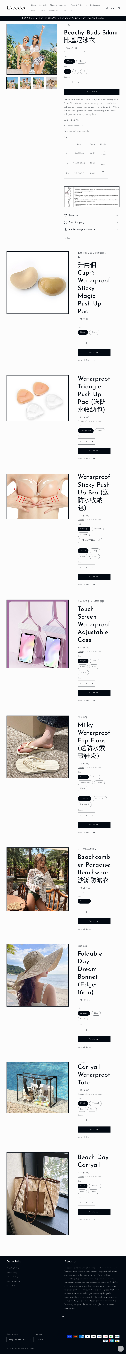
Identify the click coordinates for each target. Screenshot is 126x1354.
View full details (85, 360)
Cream (83, 777)
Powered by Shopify (27, 1348)
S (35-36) (84, 799)
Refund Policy (12, 1272)
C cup (82, 556)
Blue (94, 667)
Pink (94, 661)
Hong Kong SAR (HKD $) (18, 1339)
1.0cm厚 (97, 529)
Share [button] (69, 238)
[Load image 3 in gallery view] (38, 83)
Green (93, 1192)
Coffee (99, 783)
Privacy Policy (12, 1277)
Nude (82, 332)
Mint (81, 61)
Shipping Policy (13, 1268)
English (40, 1339)
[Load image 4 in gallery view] (51, 83)
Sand (82, 1019)
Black (94, 332)
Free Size (84, 901)
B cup (95, 551)
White (69, 61)
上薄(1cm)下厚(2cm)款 (90, 540)
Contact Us (11, 1286)
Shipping (67, 52)
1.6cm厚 (83, 535)
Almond (83, 1013)
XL (84, 71)
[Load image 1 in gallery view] (12, 83)
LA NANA (16, 1348)
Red (81, 1109)
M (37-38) (99, 799)
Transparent (85, 430)
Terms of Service (13, 1281)
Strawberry (85, 783)
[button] (59, 5)
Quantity (67, 77)
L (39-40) (84, 804)
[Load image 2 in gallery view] (25, 83)
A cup (83, 551)
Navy (82, 788)
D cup (94, 556)
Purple (83, 661)
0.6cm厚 (83, 529)
